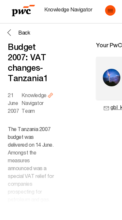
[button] (110, 10)
